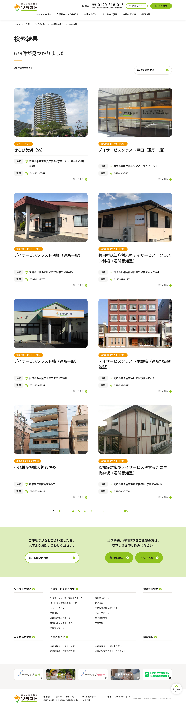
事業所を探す (57, 24)
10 (110, 511)
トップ (17, 24)
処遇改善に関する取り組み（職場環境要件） (61, 700)
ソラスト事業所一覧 (88, 696)
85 (126, 511)
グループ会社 (105, 696)
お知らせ (58, 696)
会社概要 (47, 696)
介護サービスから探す (35, 24)
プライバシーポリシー (124, 696)
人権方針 (86, 700)
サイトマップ (71, 696)
